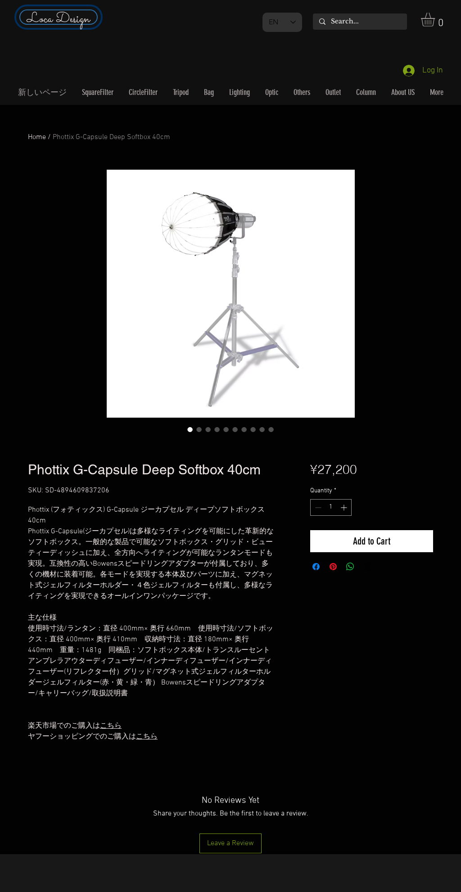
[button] (436, 20)
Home (37, 137)
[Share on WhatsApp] (350, 566)
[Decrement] (317, 507)
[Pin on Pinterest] (333, 566)
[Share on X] (367, 566)
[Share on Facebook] (316, 566)
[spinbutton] (331, 507)
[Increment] (344, 507)
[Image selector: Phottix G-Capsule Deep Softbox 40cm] (189, 429)
